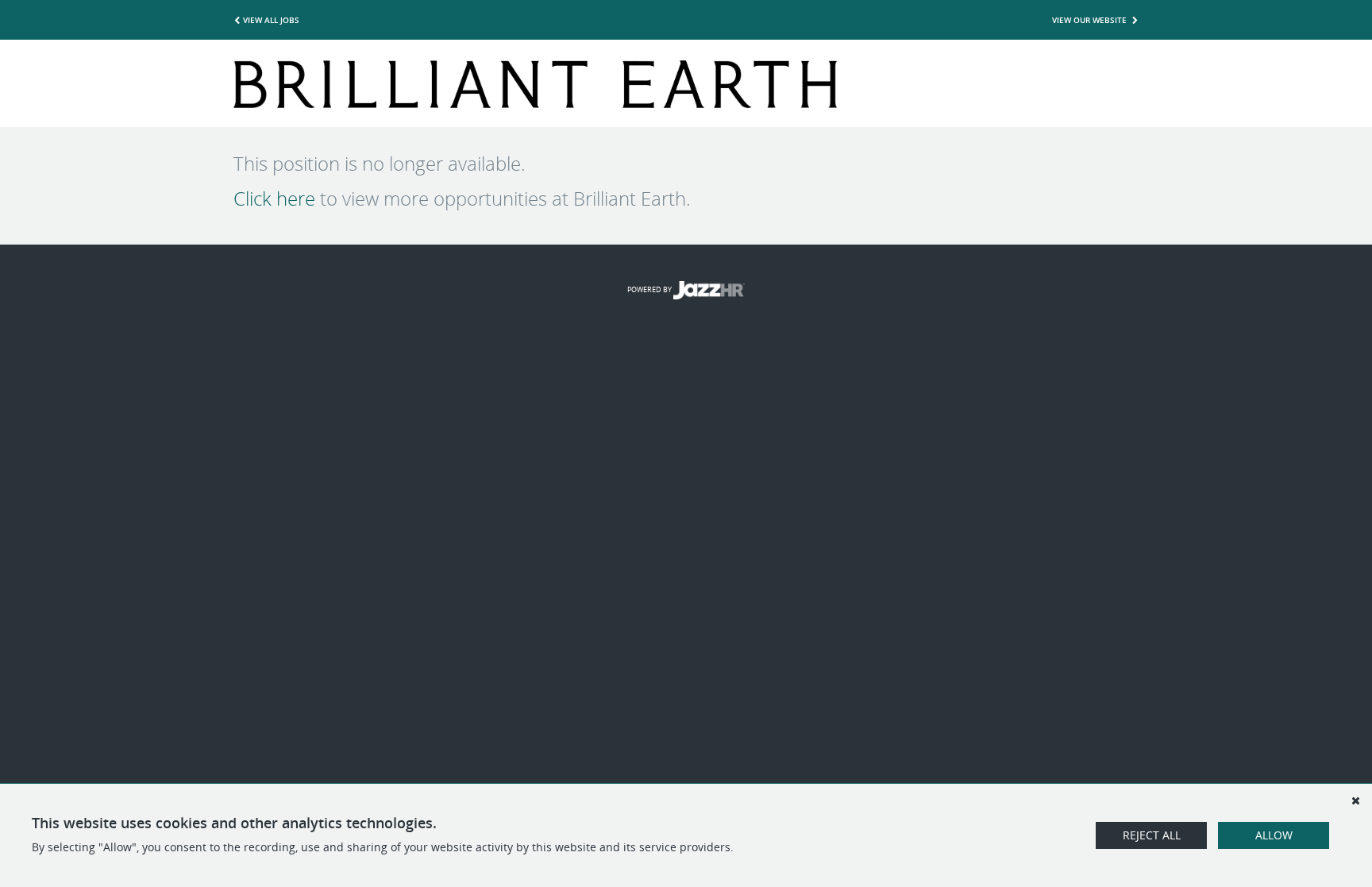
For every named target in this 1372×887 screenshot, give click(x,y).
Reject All (1152, 835)
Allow (1274, 835)
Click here (274, 198)
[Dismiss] (1355, 800)
